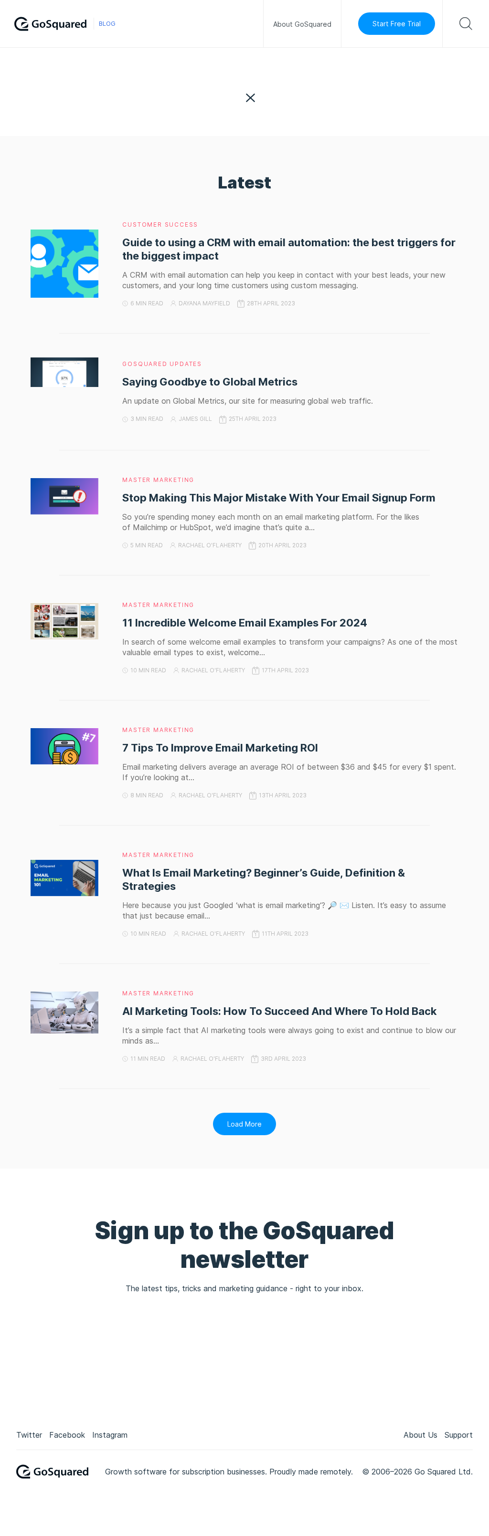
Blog (107, 23)
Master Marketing (158, 479)
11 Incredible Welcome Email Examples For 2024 (244, 622)
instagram (110, 1435)
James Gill (195, 418)
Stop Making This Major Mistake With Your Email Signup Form (280, 497)
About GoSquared (302, 24)
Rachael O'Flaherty (210, 545)
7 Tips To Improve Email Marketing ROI (220, 748)
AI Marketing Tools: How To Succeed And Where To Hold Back (279, 1011)
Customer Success (160, 224)
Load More (244, 1124)
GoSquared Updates (162, 363)
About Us (420, 1435)
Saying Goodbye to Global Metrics (210, 382)
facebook (67, 1435)
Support (459, 1435)
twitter (29, 1435)
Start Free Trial (396, 24)
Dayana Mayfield (204, 303)
